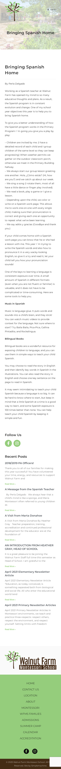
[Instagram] (34, 751)
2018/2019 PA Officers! (19, 463)
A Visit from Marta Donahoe (23, 515)
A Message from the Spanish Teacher (29, 489)
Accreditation (30, 738)
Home (30, 683)
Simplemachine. (39, 765)
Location (30, 695)
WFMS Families (30, 713)
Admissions (30, 720)
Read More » (10, 484)
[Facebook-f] (26, 751)
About (30, 701)
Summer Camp (30, 726)
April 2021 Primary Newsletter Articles (30, 605)
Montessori (30, 707)
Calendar (30, 732)
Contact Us (30, 689)
